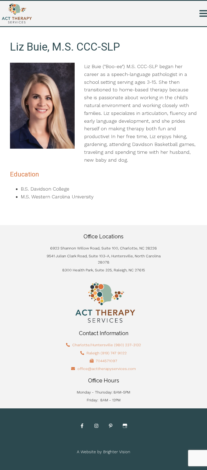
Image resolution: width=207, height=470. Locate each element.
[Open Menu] (203, 13)
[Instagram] (96, 426)
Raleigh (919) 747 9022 (107, 353)
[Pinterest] (111, 426)
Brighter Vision (116, 451)
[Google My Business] (125, 426)
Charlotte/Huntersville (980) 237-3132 (106, 345)
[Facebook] (82, 426)
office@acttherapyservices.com (106, 368)
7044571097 (106, 361)
